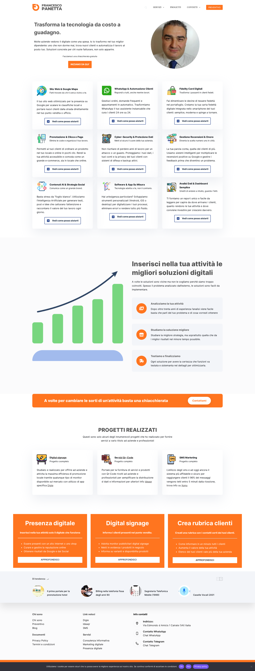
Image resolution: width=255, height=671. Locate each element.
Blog (34, 627)
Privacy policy (200, 666)
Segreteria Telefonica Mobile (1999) (156, 593)
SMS (85, 627)
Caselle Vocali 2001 (203, 594)
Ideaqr (148, 481)
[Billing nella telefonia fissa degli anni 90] (87, 591)
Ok (181, 666)
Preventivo (38, 624)
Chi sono (37, 620)
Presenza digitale (92, 648)
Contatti (192, 7)
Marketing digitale (93, 644)
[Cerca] (146, 7)
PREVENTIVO (214, 7)
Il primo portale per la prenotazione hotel (58, 593)
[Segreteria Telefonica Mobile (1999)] (136, 591)
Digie (50, 485)
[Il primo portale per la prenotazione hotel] (38, 591)
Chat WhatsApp (152, 635)
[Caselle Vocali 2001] (184, 591)
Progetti (175, 7)
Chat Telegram (151, 645)
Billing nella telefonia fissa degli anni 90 (110, 593)
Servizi (157, 7)
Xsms (184, 485)
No (188, 666)
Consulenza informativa (96, 640)
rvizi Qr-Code (125, 457)
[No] (251, 666)
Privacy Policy (40, 640)
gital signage (59, 457)
